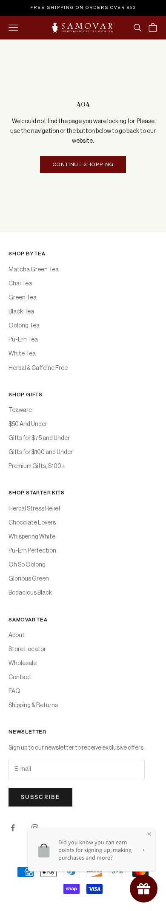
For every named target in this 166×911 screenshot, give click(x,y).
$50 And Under (28, 424)
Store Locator (27, 649)
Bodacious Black (30, 593)
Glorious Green (29, 579)
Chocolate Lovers (32, 523)
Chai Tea (20, 284)
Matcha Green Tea (34, 270)
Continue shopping (83, 164)
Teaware (20, 410)
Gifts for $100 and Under (41, 452)
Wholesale (23, 663)
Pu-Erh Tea (23, 340)
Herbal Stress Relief (34, 509)
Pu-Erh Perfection (32, 551)
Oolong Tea (24, 326)
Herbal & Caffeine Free (38, 368)
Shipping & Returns (33, 705)
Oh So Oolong (27, 565)
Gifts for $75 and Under (39, 438)
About (17, 635)
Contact (20, 677)
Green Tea (23, 298)
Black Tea (21, 312)
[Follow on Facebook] (13, 828)
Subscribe (40, 796)
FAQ (14, 691)
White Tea (22, 354)
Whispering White (32, 537)
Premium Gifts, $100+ (37, 466)
